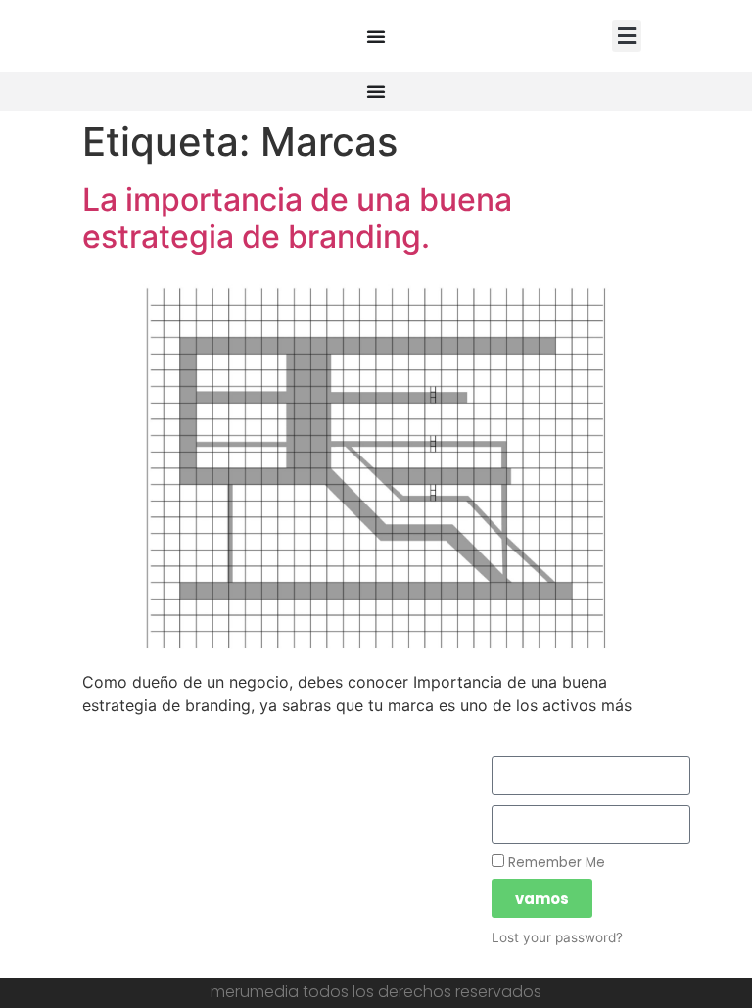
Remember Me (554, 862)
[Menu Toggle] (376, 36)
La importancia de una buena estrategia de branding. (297, 218)
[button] (626, 36)
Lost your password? (557, 937)
